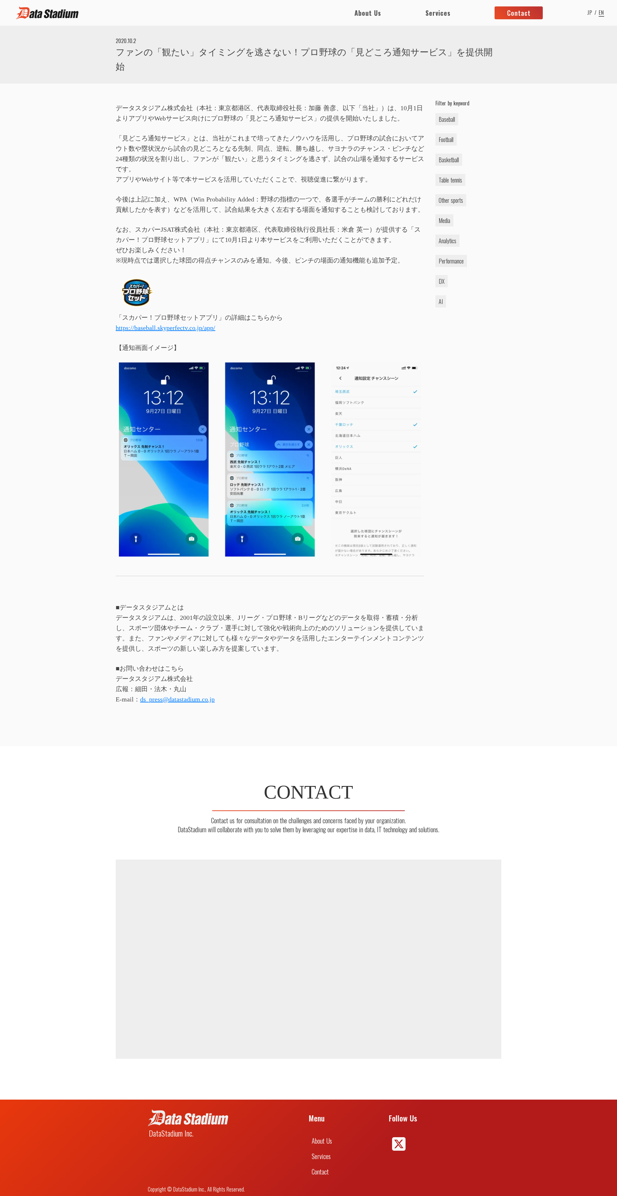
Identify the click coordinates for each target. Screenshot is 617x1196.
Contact (320, 1171)
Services (438, 12)
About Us (367, 12)
